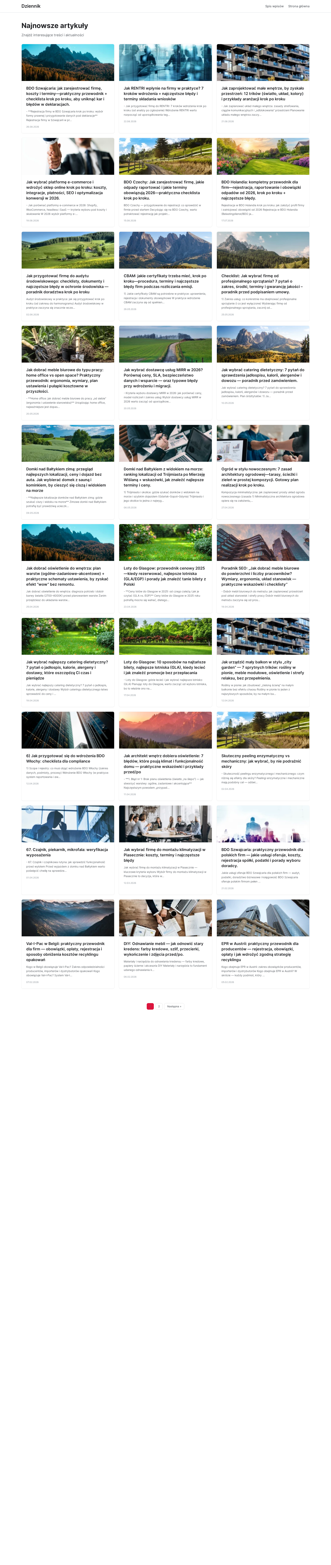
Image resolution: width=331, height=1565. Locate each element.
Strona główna (299, 6)
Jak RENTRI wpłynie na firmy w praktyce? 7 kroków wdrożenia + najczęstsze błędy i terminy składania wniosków (164, 93)
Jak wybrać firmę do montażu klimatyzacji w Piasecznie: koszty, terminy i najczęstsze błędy (165, 855)
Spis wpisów (274, 6)
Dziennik (31, 6)
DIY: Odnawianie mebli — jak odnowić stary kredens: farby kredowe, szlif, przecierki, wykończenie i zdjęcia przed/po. (163, 949)
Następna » (174, 1006)
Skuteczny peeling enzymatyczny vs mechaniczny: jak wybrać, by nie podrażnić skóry (261, 761)
